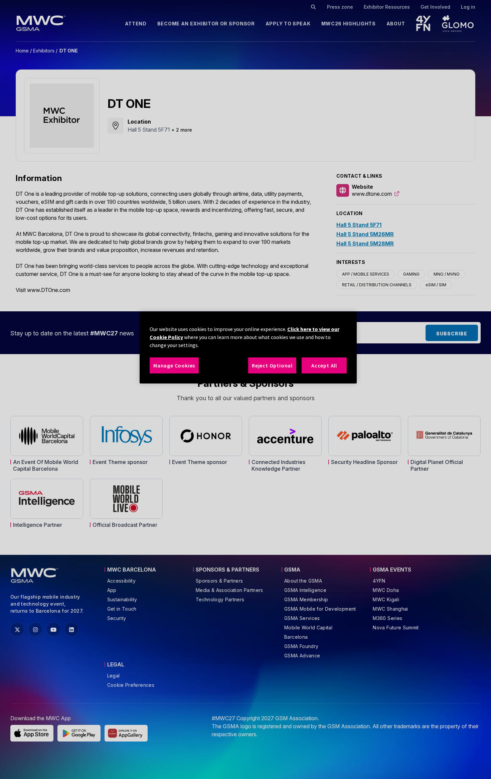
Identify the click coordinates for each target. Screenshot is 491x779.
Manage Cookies (174, 365)
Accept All (324, 365)
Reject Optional (272, 365)
